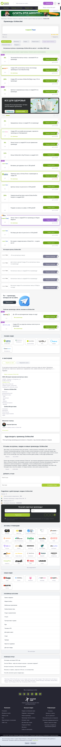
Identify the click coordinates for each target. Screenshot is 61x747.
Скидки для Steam (26, 724)
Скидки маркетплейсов (49, 41)
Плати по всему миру (30, 533)
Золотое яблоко (30, 343)
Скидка (26, 41)
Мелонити (30, 580)
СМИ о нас (4, 722)
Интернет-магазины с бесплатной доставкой (15, 666)
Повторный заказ (6, 44)
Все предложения (31, 567)
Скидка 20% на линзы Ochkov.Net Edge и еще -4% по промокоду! (25, 80)
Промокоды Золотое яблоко (28, 717)
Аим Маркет (53, 548)
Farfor (54, 540)
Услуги (6, 616)
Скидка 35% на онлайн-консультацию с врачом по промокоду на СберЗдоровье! (24, 132)
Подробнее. (35, 740)
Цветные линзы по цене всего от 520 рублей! (23, 187)
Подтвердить (44, 11)
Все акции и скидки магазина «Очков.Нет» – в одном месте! (25, 242)
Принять (27, 743)
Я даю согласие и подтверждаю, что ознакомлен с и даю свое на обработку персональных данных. (30, 519)
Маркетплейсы (8, 601)
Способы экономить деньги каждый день (14, 672)
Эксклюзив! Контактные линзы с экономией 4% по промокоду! (24, 58)
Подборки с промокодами (28, 713)
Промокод (17, 41)
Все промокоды (14, 73)
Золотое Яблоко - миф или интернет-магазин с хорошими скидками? (21, 663)
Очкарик (54, 343)
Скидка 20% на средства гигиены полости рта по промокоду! (26, 325)
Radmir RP (54, 533)
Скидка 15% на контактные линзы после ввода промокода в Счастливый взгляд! (24, 68)
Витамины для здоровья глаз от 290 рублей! (23, 165)
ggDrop (7, 540)
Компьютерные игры (9, 609)
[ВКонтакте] (48, 515)
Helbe (30, 540)
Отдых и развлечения (10, 613)
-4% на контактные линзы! (18, 255)
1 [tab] (4, 115)
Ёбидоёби (42, 555)
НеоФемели (30, 555)
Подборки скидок (29, 8)
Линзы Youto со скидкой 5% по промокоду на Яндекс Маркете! (25, 218)
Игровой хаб (49, 3)
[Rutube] (40, 694)
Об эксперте (5, 430)
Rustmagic (42, 580)
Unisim (42, 563)
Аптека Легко (7, 343)
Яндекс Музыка (19, 555)
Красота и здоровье (18, 18)
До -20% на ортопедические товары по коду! (25, 314)
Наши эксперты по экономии (9, 720)
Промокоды (6, 8)
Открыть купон (51, 154)
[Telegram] (45, 515)
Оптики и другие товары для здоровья (33, 18)
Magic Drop (18, 533)
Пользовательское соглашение (50, 718)
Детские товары (8, 647)
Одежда (6, 639)
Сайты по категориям (27, 729)
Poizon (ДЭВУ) (42, 548)
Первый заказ (36, 41)
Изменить (55, 11)
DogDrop (7, 555)
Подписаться (18, 515)
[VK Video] (36, 694)
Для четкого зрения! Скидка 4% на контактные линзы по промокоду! (25, 263)
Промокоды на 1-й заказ (16, 8)
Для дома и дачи (8, 632)
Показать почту (6, 382)
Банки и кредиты (8, 597)
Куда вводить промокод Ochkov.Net (19, 436)
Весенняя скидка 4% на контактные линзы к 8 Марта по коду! (25, 286)
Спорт (6, 636)
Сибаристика (54, 555)
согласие (47, 518)
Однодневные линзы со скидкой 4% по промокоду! (25, 123)
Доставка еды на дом (27, 722)
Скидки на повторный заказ (28, 710)
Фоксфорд (42, 540)
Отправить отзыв (52, 485)
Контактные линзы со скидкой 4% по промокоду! (24, 270)
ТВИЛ (30, 563)
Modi (19, 563)
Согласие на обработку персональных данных (50, 725)
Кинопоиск (30, 548)
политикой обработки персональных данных (33, 518)
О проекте (4, 710)
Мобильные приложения (10, 605)
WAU (42, 343)
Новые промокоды (26, 715)
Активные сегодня (6, 41)
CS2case (7, 548)
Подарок (17, 44)
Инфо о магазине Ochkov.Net (11, 374)
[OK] (51, 515)
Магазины (10, 18)
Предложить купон (24, 362)
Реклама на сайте (6, 713)
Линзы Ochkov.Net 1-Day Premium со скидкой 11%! (24, 155)
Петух (42, 531)
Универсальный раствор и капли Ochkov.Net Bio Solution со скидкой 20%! (24, 196)
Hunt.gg (53, 580)
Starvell (18, 580)
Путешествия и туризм (10, 620)
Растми (7, 588)
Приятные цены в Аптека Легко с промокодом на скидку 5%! (24, 174)
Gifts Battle (7, 533)
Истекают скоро (25, 720)
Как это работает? (50, 715)
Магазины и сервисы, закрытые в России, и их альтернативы (19, 669)
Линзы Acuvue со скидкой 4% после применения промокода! (24, 143)
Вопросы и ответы (50, 713)
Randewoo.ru (19, 341)
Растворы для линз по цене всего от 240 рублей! (24, 232)
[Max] (55, 515)
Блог (3, 717)
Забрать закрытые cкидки (50, 722)
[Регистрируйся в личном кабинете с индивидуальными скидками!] (30, 106)
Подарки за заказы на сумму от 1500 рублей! (23, 208)
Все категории (31, 651)
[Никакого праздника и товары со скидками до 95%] (30, 13)
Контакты (50, 711)
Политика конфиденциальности (50, 720)
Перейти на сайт (10, 362)
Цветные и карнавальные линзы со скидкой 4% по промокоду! (24, 90)
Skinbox (18, 548)
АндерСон (7, 563)
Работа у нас (5, 715)
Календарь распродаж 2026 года (12, 660)
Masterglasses (7, 351)
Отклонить (33, 743)
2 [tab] (8, 115)
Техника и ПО (8, 628)
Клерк (7, 580)
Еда (5, 624)
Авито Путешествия (19, 540)
